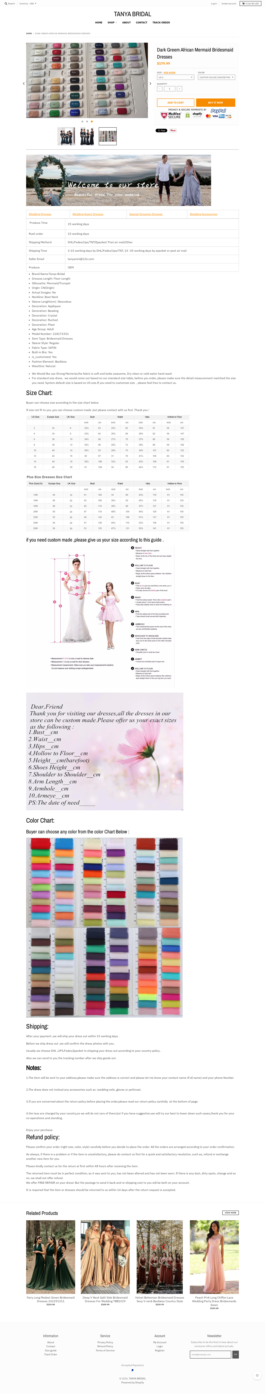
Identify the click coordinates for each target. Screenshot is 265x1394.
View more (230, 1212)
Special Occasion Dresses (146, 214)
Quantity (162, 84)
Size (166, 72)
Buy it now (215, 102)
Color (201, 72)
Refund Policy (105, 1346)
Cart (252, 3)
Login (160, 1346)
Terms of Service (105, 1350)
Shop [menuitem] (111, 22)
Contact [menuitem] (141, 22)
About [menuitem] (126, 22)
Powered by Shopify (132, 1382)
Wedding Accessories (203, 214)
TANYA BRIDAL (132, 14)
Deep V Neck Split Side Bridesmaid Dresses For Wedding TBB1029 (105, 1299)
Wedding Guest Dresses (87, 214)
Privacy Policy (105, 1342)
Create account (229, 3)
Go (235, 1354)
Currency (23, 3)
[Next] (150, 84)
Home (29, 33)
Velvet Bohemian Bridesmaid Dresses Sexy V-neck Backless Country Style (159, 1299)
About (50, 1342)
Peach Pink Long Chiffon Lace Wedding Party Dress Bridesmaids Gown (214, 1301)
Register (160, 1350)
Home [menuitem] (98, 22)
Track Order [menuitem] (161, 22)
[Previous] (24, 84)
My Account (159, 1342)
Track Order (50, 1354)
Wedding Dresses (40, 214)
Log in (214, 3)
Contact (50, 1346)
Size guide (169, 72)
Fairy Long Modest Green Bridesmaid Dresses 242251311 (51, 1299)
